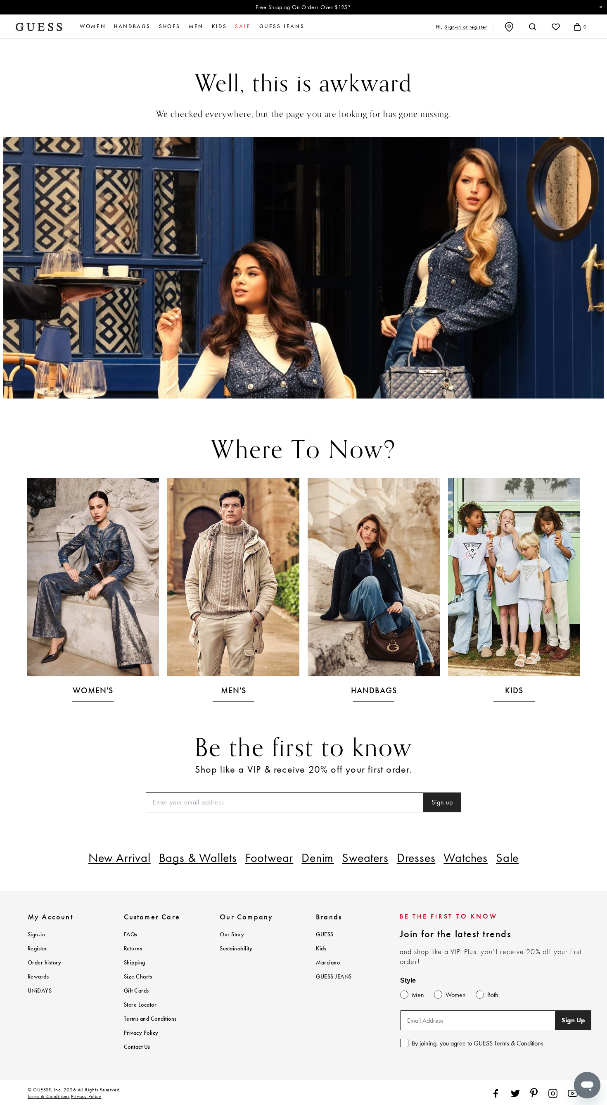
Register (37, 948)
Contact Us (137, 1046)
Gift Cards (136, 990)
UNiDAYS (40, 990)
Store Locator (140, 1004)
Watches (465, 858)
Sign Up (573, 1020)
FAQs (131, 934)
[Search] (533, 27)
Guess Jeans (282, 26)
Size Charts (138, 976)
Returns (133, 948)
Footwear (269, 858)
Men (196, 26)
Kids (219, 26)
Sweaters (365, 858)
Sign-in (36, 934)
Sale (507, 858)
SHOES (169, 26)
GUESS (325, 934)
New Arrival (119, 858)
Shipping (134, 962)
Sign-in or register (465, 26)
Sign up (442, 802)
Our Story (232, 934)
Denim (317, 858)
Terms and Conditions (150, 1018)
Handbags (132, 26)
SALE (243, 26)
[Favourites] (556, 27)
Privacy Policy (141, 1032)
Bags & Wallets (198, 858)
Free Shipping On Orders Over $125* (303, 7)
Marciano (328, 962)
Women (93, 26)
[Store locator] (509, 27)
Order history (45, 962)
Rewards (38, 976)
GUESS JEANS (334, 976)
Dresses (416, 858)
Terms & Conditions (49, 1096)
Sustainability (236, 948)
